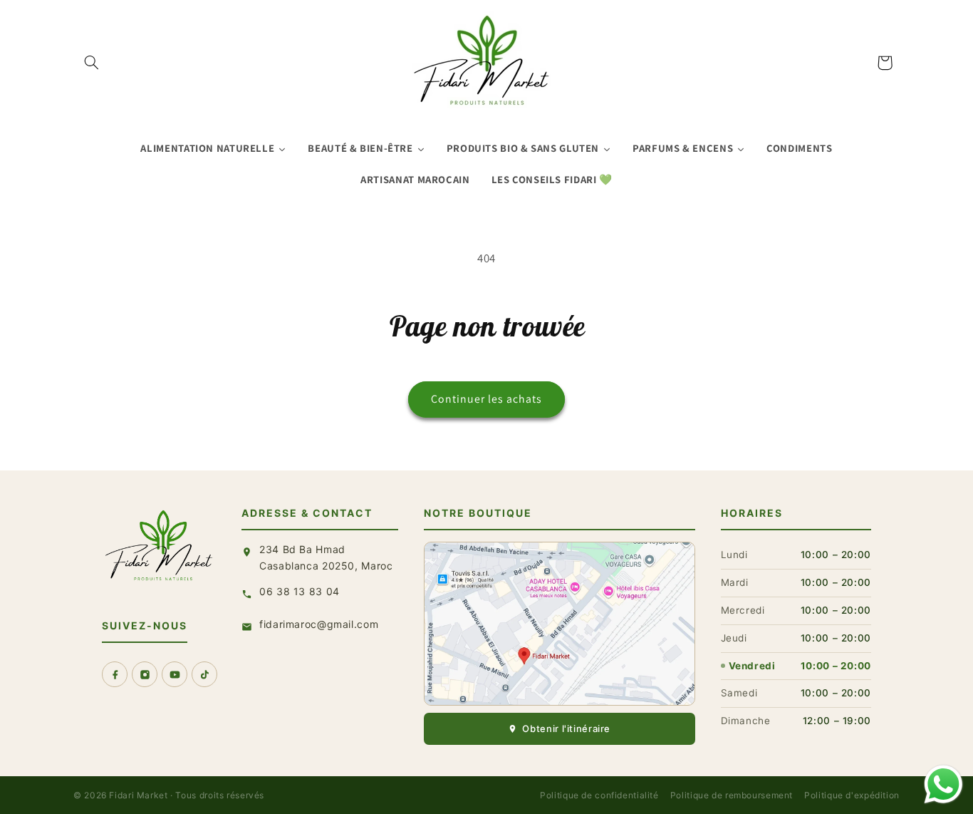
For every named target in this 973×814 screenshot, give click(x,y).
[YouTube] (174, 674)
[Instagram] (144, 674)
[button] (92, 62)
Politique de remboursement (731, 795)
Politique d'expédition (852, 795)
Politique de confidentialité (599, 795)
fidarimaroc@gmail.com (318, 624)
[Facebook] (115, 674)
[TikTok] (204, 674)
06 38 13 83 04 (299, 591)
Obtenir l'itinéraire (566, 728)
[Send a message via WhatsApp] (943, 784)
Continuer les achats (487, 398)
